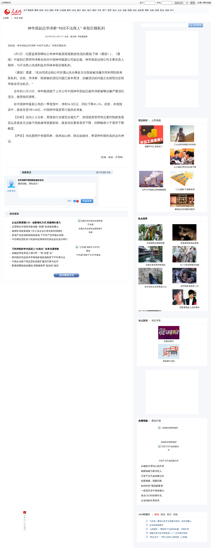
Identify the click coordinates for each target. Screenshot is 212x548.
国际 (52, 10)
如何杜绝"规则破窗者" (152, 486)
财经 (94, 10)
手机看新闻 (82, 36)
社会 (74, 10)
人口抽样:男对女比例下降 (185, 167)
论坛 (109, 172)
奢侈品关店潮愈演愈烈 (185, 209)
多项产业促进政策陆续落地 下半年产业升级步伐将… (39, 235)
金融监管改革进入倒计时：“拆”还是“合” (32, 253)
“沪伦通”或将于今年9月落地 (88, 255)
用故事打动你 (169, 361)
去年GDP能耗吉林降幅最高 (154, 190)
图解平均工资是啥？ (154, 146)
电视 (130, 10)
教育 (69, 10)
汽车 (99, 10)
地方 (89, 10)
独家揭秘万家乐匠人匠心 (153, 471)
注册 (200, 2)
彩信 (162, 10)
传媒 (125, 10)
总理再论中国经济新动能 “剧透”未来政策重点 (35, 226)
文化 (120, 10)
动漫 (167, 10)
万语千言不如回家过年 (169, 461)
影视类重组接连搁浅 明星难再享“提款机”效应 (35, 265)
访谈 (152, 10)
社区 (135, 10)
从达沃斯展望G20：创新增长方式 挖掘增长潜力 (36, 222)
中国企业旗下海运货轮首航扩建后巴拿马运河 (35, 261)
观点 (84, 10)
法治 (46, 10)
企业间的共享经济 (150, 500)
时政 (41, 10)
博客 (147, 10)
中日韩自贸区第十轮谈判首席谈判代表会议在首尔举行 (40, 239)
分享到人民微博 (25, 522)
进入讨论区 (101, 172)
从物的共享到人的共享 (152, 466)
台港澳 (63, 10)
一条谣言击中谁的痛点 (152, 490)
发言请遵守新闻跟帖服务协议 (31, 180)
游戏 (157, 10)
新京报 (73, 36)
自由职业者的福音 (169, 442)
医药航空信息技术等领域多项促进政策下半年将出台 (38, 257)
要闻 (36, 10)
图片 (79, 10)
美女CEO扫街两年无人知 (153, 495)
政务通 (141, 10)
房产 (104, 10)
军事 (57, 10)
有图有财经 (169, 341)
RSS (172, 10)
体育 (110, 10)
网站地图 (207, 2)
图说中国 (156, 421)
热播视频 (143, 421)
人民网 (6, 18)
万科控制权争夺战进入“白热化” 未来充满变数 (35, 249)
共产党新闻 (28, 10)
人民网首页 (6, 2)
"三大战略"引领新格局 (185, 189)
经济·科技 (18, 18)
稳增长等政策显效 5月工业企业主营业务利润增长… (38, 231)
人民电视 (156, 120)
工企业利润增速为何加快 (185, 144)
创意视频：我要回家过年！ (155, 481)
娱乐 (115, 10)
